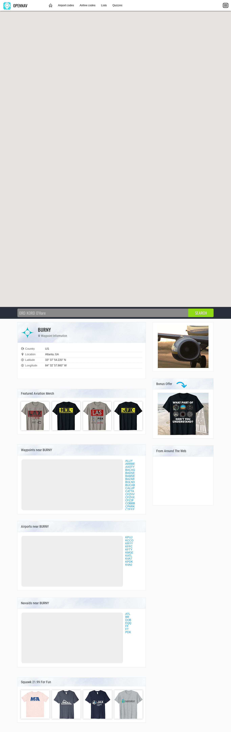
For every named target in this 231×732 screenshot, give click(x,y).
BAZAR (130, 479)
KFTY (128, 549)
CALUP (130, 488)
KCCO (129, 540)
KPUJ (128, 537)
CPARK (130, 506)
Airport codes (66, 5)
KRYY (129, 543)
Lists (104, 5)
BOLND (130, 482)
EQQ (128, 623)
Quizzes (117, 5)
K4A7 (128, 558)
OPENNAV (19, 5)
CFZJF (129, 500)
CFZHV (130, 494)
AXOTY (130, 466)
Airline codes (87, 5)
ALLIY (129, 460)
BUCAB (130, 485)
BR (127, 617)
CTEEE (130, 509)
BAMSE (130, 476)
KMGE (129, 552)
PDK (128, 632)
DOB (128, 620)
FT (127, 629)
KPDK (129, 561)
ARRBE (130, 463)
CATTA (129, 491)
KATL (128, 555)
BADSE (130, 473)
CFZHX (130, 497)
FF (127, 626)
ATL (127, 614)
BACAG (130, 470)
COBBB (130, 503)
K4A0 (128, 564)
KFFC (129, 546)
